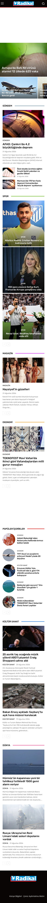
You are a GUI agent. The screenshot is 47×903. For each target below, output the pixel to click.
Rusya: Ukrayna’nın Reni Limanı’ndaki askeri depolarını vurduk (21, 836)
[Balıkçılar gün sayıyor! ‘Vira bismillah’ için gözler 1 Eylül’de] (9, 586)
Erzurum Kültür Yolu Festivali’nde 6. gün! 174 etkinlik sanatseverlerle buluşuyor (28, 572)
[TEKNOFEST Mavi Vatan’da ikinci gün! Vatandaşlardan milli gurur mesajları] (23, 439)
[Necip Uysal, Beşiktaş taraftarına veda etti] (23, 317)
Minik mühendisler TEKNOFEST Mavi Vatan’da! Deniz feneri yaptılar (29, 603)
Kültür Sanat (22, 565)
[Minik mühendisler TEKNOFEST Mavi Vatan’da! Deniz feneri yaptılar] (9, 602)
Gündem (6, 140)
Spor (23, 237)
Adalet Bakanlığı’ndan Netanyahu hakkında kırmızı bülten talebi (30, 540)
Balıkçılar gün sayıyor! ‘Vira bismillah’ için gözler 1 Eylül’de (29, 587)
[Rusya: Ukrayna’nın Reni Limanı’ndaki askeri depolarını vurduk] (23, 816)
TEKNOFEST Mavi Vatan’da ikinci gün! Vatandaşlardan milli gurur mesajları (23, 461)
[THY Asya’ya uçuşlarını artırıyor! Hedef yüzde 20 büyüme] (9, 555)
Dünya (5, 788)
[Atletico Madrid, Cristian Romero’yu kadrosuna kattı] (23, 223)
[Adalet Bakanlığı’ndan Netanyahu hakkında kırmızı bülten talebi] (9, 539)
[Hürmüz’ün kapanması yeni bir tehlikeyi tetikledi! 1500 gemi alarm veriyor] (23, 762)
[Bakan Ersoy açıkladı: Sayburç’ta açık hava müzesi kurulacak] (23, 695)
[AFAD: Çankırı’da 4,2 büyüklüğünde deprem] (23, 124)
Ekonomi (6, 454)
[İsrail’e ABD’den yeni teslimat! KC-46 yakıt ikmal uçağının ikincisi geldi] (19, 88)
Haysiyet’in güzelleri (16, 389)
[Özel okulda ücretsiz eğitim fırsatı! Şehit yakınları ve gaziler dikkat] (9, 172)
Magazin (6, 385)
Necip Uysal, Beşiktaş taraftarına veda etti (23, 334)
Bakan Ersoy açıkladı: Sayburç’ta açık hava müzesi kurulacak (23, 713)
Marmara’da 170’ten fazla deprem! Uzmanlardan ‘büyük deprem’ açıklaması (29, 183)
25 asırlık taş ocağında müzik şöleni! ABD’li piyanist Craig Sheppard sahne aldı (20, 657)
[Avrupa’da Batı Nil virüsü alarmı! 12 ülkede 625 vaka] (23, 60)
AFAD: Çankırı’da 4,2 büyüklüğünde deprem (18, 146)
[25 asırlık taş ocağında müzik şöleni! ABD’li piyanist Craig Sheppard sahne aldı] (23, 638)
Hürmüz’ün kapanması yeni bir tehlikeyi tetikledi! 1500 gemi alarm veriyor (21, 781)
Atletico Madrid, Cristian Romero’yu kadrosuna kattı (23, 241)
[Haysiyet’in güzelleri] (23, 370)
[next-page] (8, 344)
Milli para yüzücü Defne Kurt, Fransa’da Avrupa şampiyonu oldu (23, 288)
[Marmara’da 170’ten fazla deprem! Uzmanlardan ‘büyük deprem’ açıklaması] (9, 184)
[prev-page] (4, 344)
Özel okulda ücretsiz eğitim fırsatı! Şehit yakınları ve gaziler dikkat (29, 171)
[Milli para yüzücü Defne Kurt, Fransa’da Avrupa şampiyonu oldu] (23, 270)
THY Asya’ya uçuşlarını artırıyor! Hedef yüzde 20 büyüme (28, 556)
